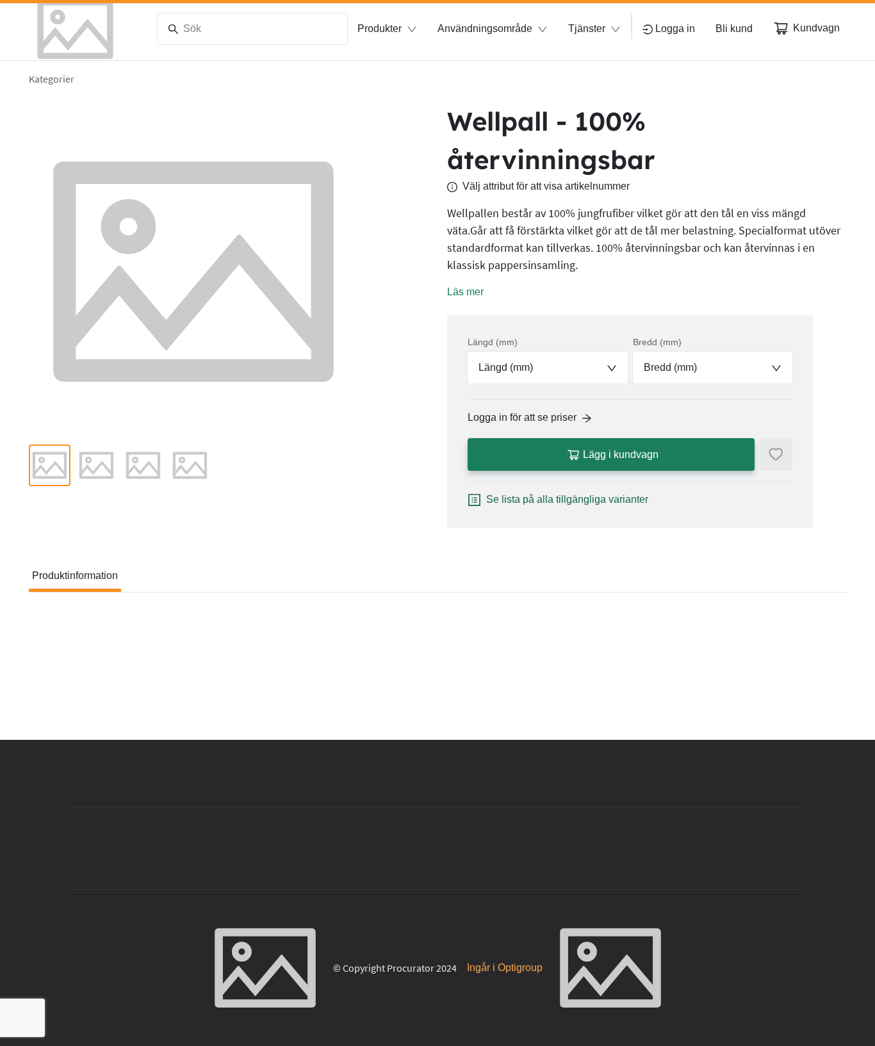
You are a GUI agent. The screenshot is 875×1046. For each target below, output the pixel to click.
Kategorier (51, 78)
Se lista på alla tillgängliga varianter (567, 499)
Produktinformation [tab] (75, 575)
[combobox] (548, 368)
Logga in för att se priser (522, 417)
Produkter (379, 28)
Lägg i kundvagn (620, 454)
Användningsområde (485, 28)
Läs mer (465, 291)
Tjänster (586, 28)
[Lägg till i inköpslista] (776, 454)
